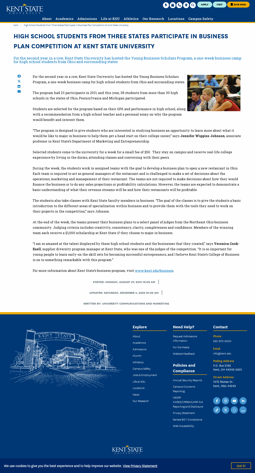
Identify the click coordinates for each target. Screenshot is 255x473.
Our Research (141, 401)
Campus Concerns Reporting (184, 388)
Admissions (139, 349)
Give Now (239, 4)
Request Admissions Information (185, 338)
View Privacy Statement (140, 465)
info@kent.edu (222, 353)
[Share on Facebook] (19, 76)
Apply (204, 4)
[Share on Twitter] (19, 81)
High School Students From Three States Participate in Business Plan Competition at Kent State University (76, 25)
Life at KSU (139, 381)
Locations (138, 388)
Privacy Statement (184, 413)
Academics (139, 342)
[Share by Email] (19, 91)
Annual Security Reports (187, 380)
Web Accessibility (183, 426)
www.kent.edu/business (154, 270)
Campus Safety (142, 368)
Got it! (241, 465)
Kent (16, 25)
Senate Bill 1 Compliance (187, 419)
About (136, 336)
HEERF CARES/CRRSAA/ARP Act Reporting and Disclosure (188, 402)
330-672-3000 (222, 341)
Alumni (137, 355)
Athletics (138, 362)
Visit (220, 4)
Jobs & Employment (145, 375)
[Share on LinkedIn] (19, 86)
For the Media (181, 347)
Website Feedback (184, 353)
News (136, 394)
